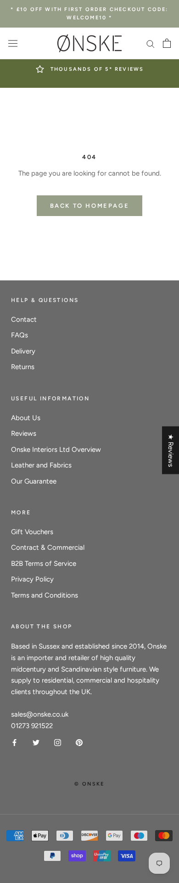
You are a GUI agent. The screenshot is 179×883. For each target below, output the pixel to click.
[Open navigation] (12, 43)
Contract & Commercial (47, 547)
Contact (24, 319)
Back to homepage (89, 205)
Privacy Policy (32, 579)
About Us (25, 418)
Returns (22, 367)
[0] (167, 43)
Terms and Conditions (44, 595)
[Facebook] (14, 742)
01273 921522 (32, 726)
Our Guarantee (33, 481)
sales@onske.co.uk (39, 714)
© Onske (89, 784)
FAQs (19, 335)
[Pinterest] (79, 742)
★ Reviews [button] (171, 450)
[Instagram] (57, 742)
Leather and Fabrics (41, 465)
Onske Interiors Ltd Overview (56, 449)
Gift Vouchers (32, 532)
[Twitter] (36, 742)
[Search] (150, 43)
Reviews (23, 433)
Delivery (23, 351)
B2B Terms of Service (43, 563)
